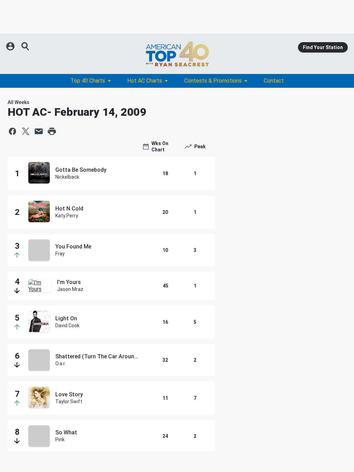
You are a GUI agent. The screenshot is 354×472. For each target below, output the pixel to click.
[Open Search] (25, 46)
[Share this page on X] (25, 131)
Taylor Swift (68, 401)
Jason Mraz (70, 289)
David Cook (67, 325)
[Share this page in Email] (39, 131)
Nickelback (67, 177)
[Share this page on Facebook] (12, 131)
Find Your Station (323, 47)
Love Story (69, 394)
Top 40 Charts (88, 80)
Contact (274, 80)
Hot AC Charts (144, 80)
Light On (66, 318)
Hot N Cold (69, 208)
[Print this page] (52, 131)
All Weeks (18, 102)
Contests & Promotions (213, 80)
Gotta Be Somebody (80, 170)
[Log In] (11, 46)
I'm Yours (69, 282)
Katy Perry (66, 215)
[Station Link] (177, 54)
